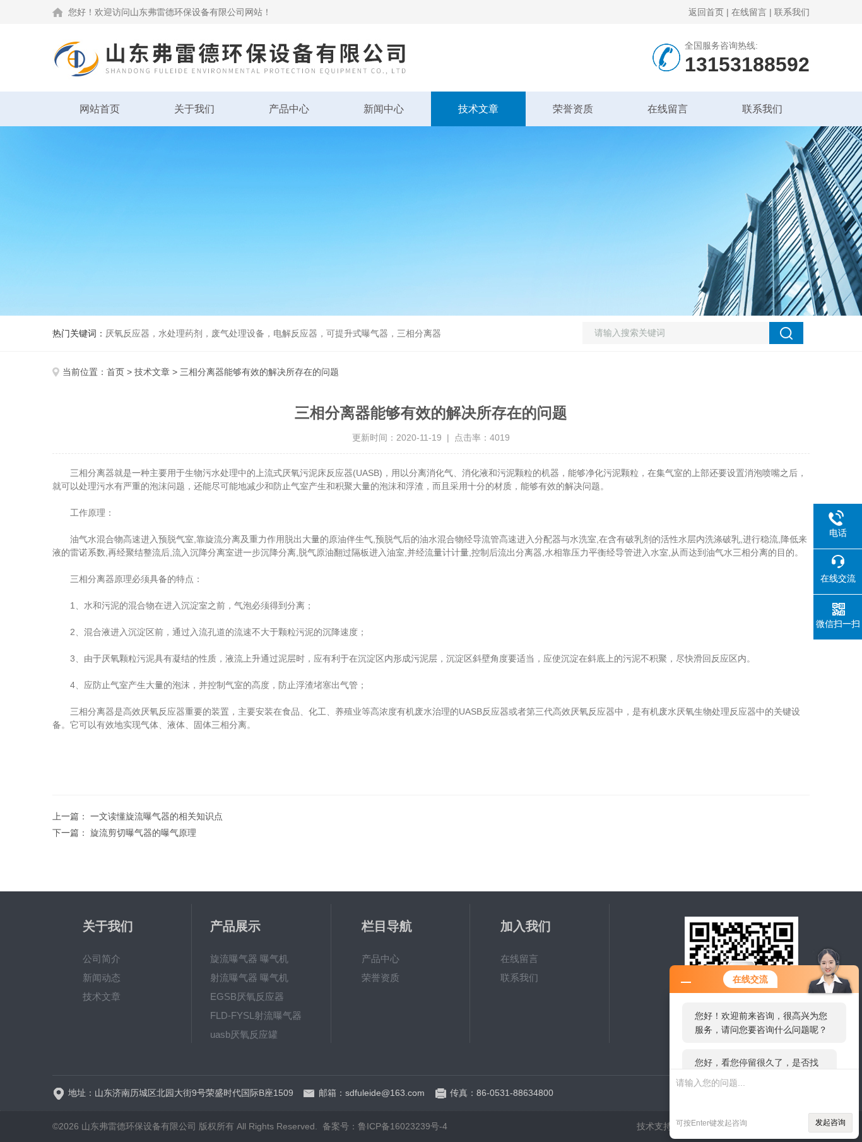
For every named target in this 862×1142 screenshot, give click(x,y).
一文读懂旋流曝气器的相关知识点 (156, 816)
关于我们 (194, 109)
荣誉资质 (573, 109)
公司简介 (102, 958)
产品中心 (289, 109)
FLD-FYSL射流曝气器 (256, 1015)
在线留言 (749, 12)
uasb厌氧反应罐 (244, 1034)
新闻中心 (383, 109)
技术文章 (478, 109)
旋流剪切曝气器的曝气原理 (143, 833)
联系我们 (792, 12)
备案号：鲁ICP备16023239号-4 (384, 1126)
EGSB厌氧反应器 (247, 996)
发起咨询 (830, 1122)
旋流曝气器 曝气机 (249, 958)
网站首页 (100, 109)
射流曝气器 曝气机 (249, 977)
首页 (115, 372)
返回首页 (706, 12)
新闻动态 (102, 977)
